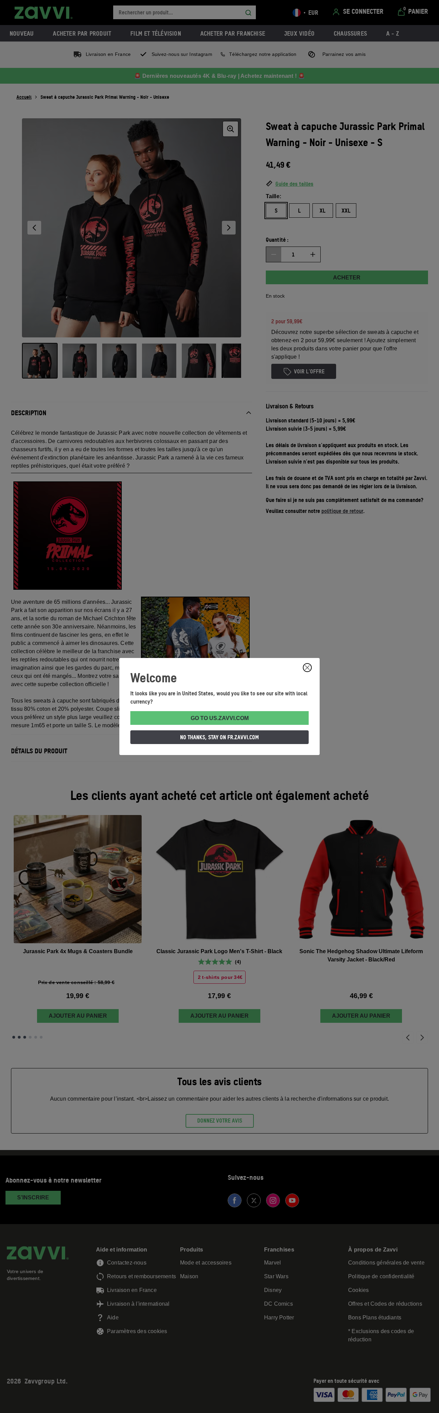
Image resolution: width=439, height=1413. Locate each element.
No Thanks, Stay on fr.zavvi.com (219, 737)
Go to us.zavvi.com (220, 718)
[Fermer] (307, 667)
